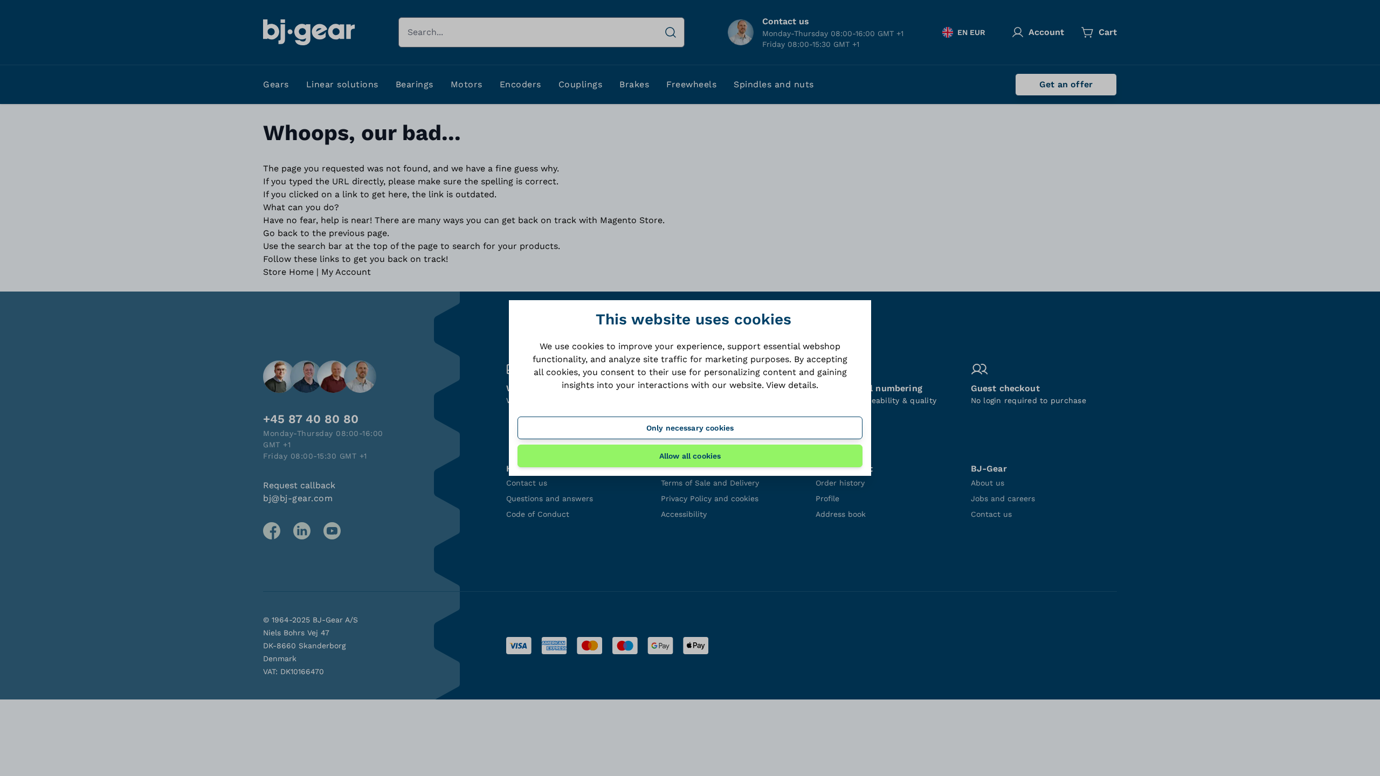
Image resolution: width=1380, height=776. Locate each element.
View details (791, 385)
